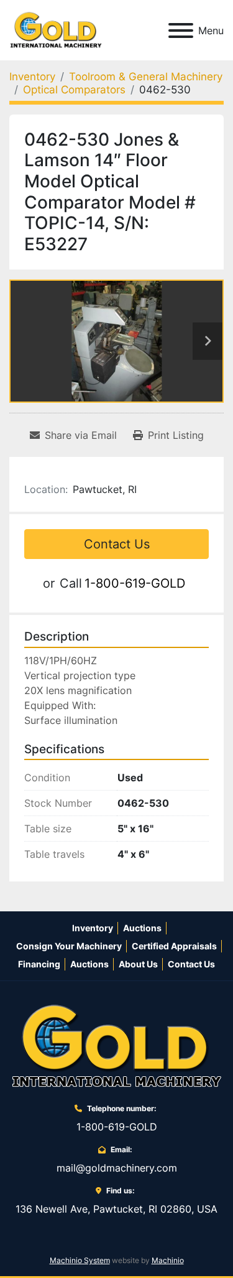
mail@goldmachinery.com (117, 1168)
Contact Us (117, 544)
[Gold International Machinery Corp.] (117, 1046)
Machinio (168, 1260)
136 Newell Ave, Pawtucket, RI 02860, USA (116, 1209)
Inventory (92, 928)
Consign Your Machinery (69, 946)
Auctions (142, 928)
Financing (39, 964)
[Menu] (180, 30)
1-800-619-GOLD (135, 583)
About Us (138, 964)
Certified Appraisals (174, 946)
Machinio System (80, 1260)
